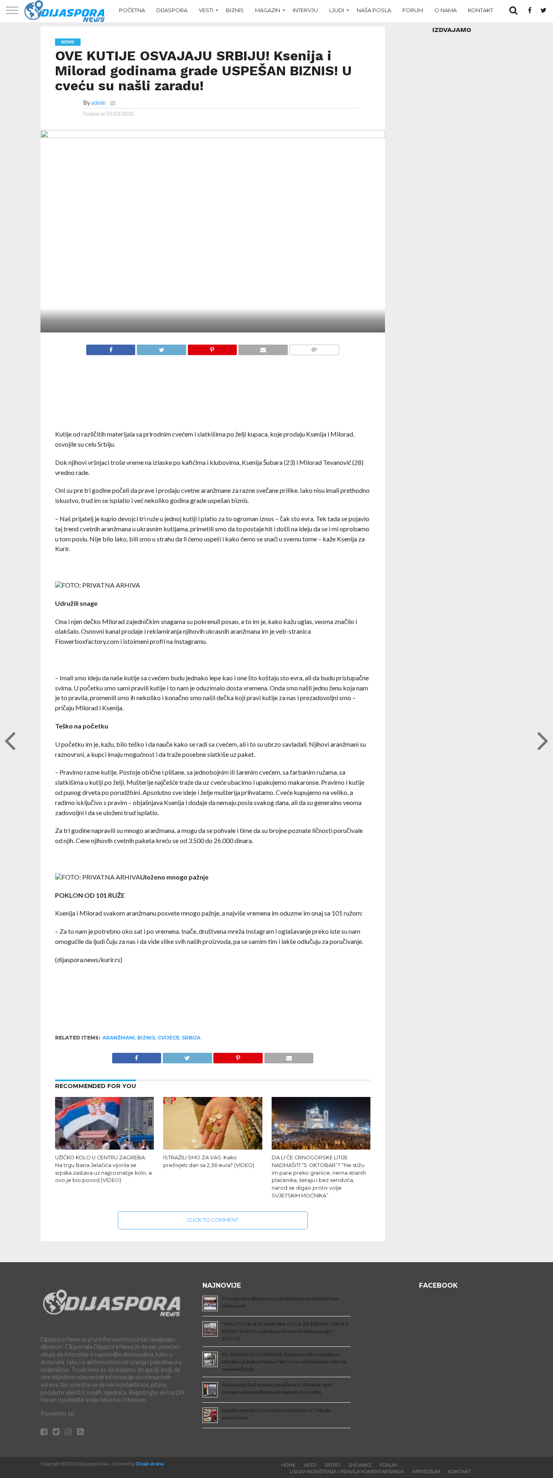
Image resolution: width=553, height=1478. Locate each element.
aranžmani (118, 1038)
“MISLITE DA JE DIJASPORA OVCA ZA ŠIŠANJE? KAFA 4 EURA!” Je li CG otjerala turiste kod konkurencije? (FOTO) (285, 1331)
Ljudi (336, 10)
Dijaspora (171, 10)
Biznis (235, 10)
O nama (445, 10)
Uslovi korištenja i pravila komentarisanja (346, 1471)
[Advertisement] (213, 396)
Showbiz (360, 1465)
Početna (132, 10)
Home (288, 1465)
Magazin (267, 10)
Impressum (426, 1471)
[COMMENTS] (314, 347)
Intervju (305, 10)
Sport (332, 1465)
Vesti (206, 10)
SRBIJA (191, 1038)
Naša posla (374, 10)
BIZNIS (146, 1038)
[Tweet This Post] (161, 347)
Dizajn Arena (150, 1463)
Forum (412, 10)
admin (98, 102)
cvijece (168, 1038)
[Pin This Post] (212, 347)
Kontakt (480, 10)
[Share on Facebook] (111, 347)
